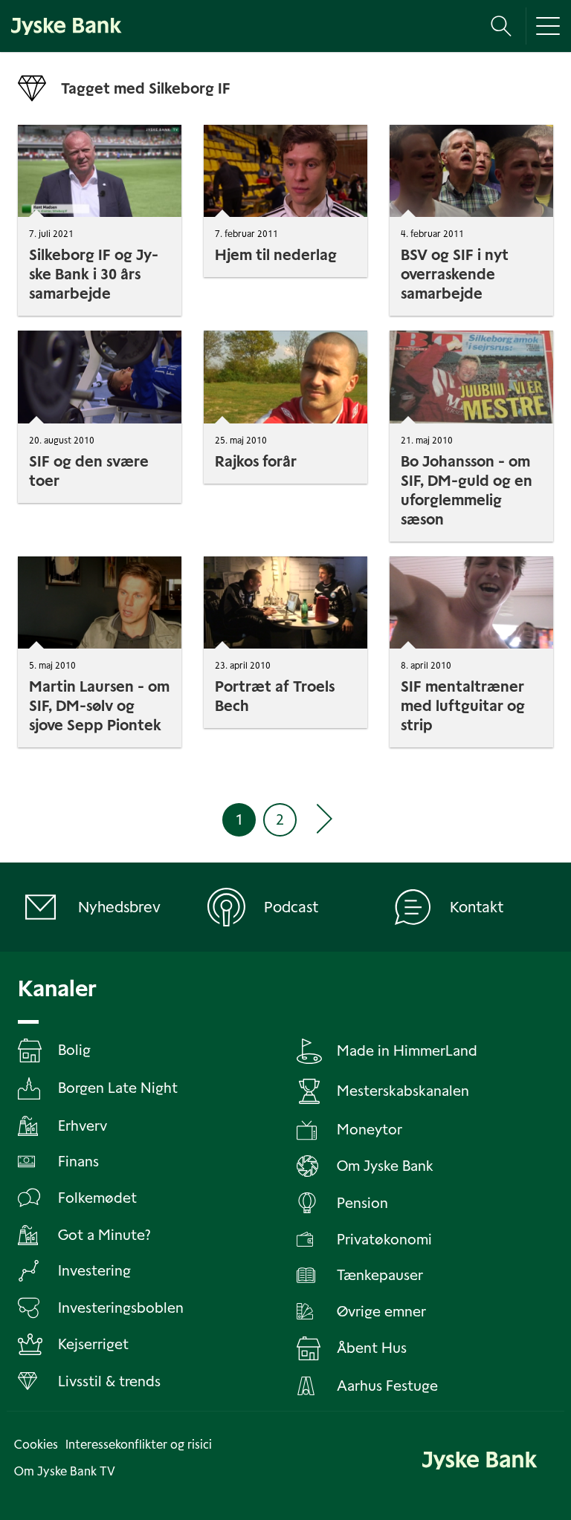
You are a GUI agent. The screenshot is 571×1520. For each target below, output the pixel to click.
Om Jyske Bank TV (64, 1471)
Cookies (36, 1444)
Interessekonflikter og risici (138, 1444)
